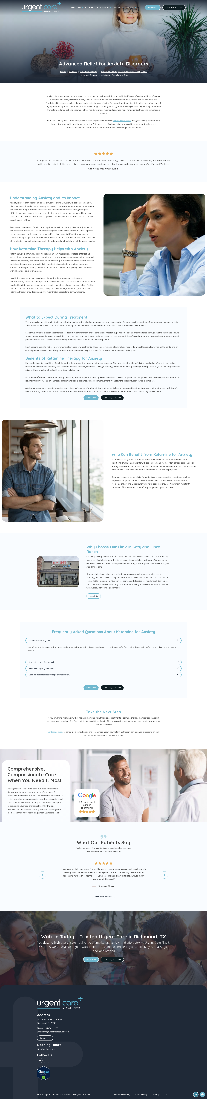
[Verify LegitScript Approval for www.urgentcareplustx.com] (43, 1073)
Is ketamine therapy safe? (40, 640)
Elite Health (91, 7)
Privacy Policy (141, 1094)
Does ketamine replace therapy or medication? (49, 675)
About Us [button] (76, 7)
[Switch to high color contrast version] (195, 1094)
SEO (166, 1094)
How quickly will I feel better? (41, 662)
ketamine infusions (122, 120)
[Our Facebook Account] (40, 1060)
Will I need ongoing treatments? (43, 668)
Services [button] (105, 7)
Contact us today (55, 731)
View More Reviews (103, 896)
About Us (94, 596)
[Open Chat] (202, 1094)
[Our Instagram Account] (46, 1060)
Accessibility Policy (122, 1094)
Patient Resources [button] (123, 7)
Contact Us (45, 1038)
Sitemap (156, 1094)
